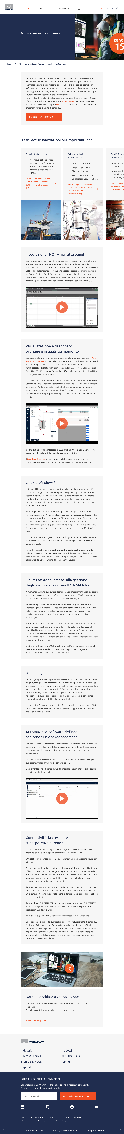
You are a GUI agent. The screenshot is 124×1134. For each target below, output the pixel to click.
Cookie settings (61, 1121)
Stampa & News (31, 1061)
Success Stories (40, 9)
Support (80, 9)
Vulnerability (78, 1117)
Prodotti (28, 9)
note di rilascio (68, 101)
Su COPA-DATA (71, 1056)
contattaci (61, 104)
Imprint (50, 1117)
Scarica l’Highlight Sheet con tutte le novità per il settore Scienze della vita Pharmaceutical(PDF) (80, 189)
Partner (71, 9)
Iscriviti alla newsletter (73, 1096)
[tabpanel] (41, 194)
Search (117, 8)
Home (9, 64)
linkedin (22, 1107)
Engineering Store (108, 8)
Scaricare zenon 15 (34, 1130)
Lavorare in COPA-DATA (57, 9)
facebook (72, 1107)
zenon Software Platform (34, 64)
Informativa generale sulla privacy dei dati (36, 1121)
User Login (112, 8)
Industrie (19, 9)
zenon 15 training (33, 1020)
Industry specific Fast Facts (65, 1130)
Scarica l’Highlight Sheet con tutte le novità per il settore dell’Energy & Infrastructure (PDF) (38, 183)
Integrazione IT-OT (95, 1130)
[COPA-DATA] (9, 7)
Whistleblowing (63, 1117)
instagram (47, 1107)
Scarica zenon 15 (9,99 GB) (41, 117)
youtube (96, 1107)
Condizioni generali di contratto (32, 1117)
